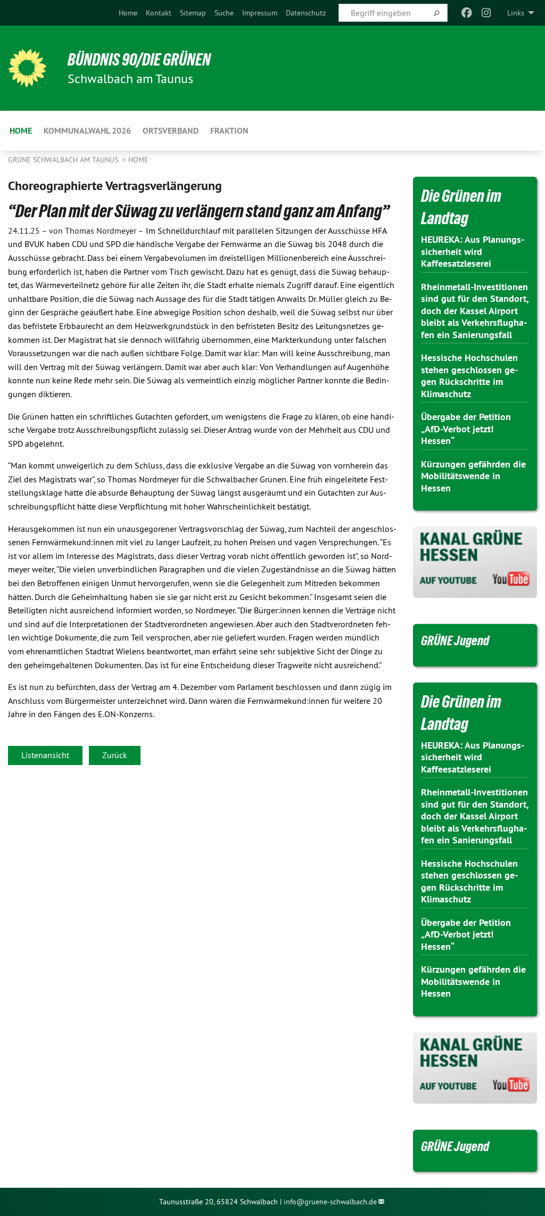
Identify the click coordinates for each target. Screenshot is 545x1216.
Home (128, 13)
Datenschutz (306, 13)
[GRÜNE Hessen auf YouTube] (475, 562)
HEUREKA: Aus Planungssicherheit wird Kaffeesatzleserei (472, 251)
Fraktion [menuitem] (229, 130)
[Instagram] (486, 13)
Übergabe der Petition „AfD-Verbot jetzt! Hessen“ (466, 428)
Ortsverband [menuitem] (171, 130)
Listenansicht (45, 755)
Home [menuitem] (21, 130)
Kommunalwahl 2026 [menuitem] (87, 130)
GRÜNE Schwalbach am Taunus (64, 160)
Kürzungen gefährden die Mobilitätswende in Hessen (473, 476)
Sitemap (193, 13)
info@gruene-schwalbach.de (330, 1201)
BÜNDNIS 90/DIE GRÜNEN (139, 59)
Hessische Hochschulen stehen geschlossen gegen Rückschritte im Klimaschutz (469, 375)
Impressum (259, 13)
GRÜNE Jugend (455, 640)
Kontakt (158, 13)
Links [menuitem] (515, 13)
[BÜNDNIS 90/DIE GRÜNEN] (27, 68)
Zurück (114, 755)
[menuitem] (128, 13)
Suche (224, 13)
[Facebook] (467, 13)
